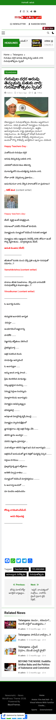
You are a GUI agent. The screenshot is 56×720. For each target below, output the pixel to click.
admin (10, 92)
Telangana (10, 72)
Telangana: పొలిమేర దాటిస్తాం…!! (34, 634)
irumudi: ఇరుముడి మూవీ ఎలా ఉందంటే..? (29, 2)
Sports (34, 710)
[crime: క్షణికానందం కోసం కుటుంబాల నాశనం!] (35, 44)
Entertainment (46, 710)
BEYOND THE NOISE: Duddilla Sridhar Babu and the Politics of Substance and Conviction (34, 664)
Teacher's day (21, 569)
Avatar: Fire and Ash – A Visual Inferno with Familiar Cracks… (42, 702)
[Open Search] (48, 33)
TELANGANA (38, 569)
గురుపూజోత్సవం (37, 574)
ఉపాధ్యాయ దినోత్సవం (15, 574)
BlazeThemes (14, 704)
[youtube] (35, 11)
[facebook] (20, 11)
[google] (31, 11)
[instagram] (24, 11)
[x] (27, 11)
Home (41, 695)
